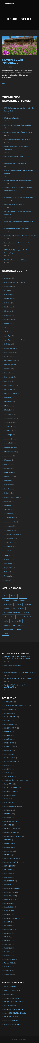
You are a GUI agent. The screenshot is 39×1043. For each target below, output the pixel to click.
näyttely (7, 464)
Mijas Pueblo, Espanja (13, 1009)
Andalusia (7, 278)
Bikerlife (13, 596)
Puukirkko (8, 480)
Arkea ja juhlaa (11, 1020)
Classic (15, 600)
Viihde (6, 572)
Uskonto (7, 559)
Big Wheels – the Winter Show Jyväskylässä (20, 197)
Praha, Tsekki (10, 987)
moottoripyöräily (9, 625)
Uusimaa (9, 551)
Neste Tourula (8, 629)
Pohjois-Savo (9, 476)
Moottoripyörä (9, 447)
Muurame (7, 460)
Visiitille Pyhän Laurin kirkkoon (15, 260)
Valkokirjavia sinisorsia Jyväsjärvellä (17, 139)
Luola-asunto (9, 377)
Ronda (8, 439)
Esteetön (7, 303)
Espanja (9, 422)
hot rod (6, 608)
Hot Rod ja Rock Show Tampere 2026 (17, 125)
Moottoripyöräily (10, 452)
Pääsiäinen (8, 485)
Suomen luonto (11, 1017)
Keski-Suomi (10, 522)
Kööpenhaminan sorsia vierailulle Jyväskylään (16, 148)
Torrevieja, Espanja (12, 998)
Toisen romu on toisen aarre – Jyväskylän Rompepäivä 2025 (19, 189)
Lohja (19, 617)
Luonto (7, 381)
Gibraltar (9, 426)
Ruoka (6, 501)
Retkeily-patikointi (11, 497)
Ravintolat (8, 489)
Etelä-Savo (8, 307)
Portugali (9, 435)
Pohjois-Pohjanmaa (12, 534)
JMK (6, 327)
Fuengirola (27, 604)
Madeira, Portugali (12, 990)
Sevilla (8, 443)
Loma (6, 373)
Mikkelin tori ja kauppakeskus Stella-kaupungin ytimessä (17, 251)
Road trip (29, 629)
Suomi (6, 509)
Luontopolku (9, 389)
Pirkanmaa (9, 530)
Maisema (7, 397)
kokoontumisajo (9, 617)
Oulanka (7, 468)
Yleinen (7, 580)
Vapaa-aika (8, 568)
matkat (6, 621)
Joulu (6, 331)
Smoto (6, 633)
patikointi (19, 629)
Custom (23, 600)
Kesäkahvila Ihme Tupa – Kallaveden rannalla (20, 236)
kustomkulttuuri (10, 364)
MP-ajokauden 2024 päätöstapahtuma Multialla (17, 213)
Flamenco (7, 311)
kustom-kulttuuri (10, 360)
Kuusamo (9, 526)
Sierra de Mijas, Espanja (14, 1002)
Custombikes (9, 294)
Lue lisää (6, 84)
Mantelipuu (8, 402)
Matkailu (7, 410)
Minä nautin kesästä (11, 118)
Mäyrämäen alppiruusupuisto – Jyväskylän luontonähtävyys (19, 109)
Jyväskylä (7, 336)
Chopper (6, 600)
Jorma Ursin (9, 4)
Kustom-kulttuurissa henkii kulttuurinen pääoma (18, 172)
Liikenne (7, 369)
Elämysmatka (9, 299)
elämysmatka (8, 604)
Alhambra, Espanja (12, 1024)
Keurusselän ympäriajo (12, 61)
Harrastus (7, 315)
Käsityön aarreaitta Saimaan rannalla (17, 243)
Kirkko (6, 356)
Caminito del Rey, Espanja (15, 1013)
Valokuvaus (8, 563)
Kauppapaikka (9, 352)
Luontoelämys (9, 385)
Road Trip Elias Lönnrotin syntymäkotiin (18, 221)
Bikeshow (23, 596)
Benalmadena (10, 418)
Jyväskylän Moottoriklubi (13, 340)
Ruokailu (7, 505)
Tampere (9, 546)
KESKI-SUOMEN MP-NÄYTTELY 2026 (18, 132)
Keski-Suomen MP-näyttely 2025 (16, 163)
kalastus (26, 612)
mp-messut (8, 456)
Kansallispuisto (9, 348)
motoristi (21, 625)
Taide (6, 555)
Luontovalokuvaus (11, 393)
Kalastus (7, 344)
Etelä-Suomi (10, 518)
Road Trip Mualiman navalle (14, 204)
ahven (6, 596)
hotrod (6, 323)
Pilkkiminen (8, 472)
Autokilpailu (8, 286)
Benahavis (9, 414)
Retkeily (7, 493)
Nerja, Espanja (10, 1005)
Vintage (7, 576)
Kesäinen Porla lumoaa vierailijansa (16, 229)
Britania (7, 290)
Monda (8, 430)
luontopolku (28, 617)
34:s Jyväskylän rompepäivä (14, 156)
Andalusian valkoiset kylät (13, 282)
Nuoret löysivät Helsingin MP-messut (17, 180)
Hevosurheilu (9, 319)
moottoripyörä (16, 621)
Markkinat (8, 406)
